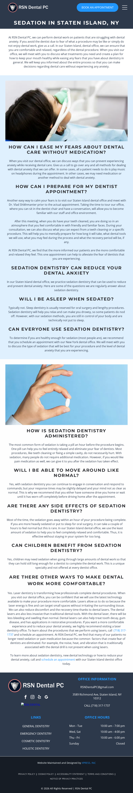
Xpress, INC (89, 762)
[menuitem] (27, 774)
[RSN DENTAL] (30, 705)
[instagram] (32, 697)
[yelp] (39, 697)
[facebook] (26, 697)
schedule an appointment (58, 659)
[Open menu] (124, 7)
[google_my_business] (46, 697)
